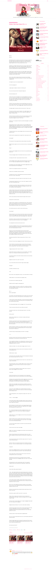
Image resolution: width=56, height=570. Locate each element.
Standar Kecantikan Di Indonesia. (44, 30)
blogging (42, 65)
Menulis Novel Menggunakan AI (44, 128)
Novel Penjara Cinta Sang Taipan (13, 527)
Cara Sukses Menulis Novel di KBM (44, 151)
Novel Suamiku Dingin (42, 86)
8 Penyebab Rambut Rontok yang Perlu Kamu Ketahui (44, 145)
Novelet (42, 90)
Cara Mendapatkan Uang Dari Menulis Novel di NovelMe (43, 27)
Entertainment (42, 69)
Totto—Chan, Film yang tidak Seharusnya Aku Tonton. (43, 155)
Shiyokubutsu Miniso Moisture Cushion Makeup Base (43, 44)
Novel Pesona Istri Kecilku (42, 83)
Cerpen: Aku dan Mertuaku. (43, 135)
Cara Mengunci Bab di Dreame (43, 148)
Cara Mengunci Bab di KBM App (44, 50)
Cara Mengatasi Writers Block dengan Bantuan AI (43, 139)
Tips (42, 96)
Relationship (42, 91)
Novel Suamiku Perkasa (42, 87)
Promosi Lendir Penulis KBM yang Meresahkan (44, 132)
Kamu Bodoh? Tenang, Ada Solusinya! (43, 40)
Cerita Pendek (42, 66)
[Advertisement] (42, 107)
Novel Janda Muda (42, 78)
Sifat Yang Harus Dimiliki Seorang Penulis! (44, 54)
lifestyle (42, 73)
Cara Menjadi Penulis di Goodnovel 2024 (43, 24)
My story (42, 74)
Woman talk (42, 100)
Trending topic (42, 99)
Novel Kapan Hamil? (42, 79)
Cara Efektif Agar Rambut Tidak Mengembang (44, 34)
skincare (42, 95)
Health (42, 70)
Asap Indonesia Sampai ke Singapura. (43, 47)
